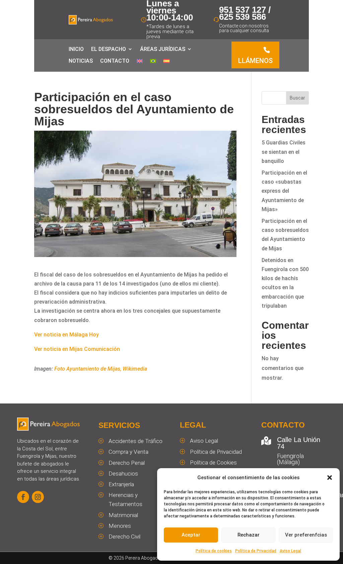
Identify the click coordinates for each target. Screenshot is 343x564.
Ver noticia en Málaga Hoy (66, 334)
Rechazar (248, 535)
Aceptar (191, 535)
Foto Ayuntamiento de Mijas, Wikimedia (100, 369)
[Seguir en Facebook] (23, 497)
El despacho (108, 49)
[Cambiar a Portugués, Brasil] (153, 62)
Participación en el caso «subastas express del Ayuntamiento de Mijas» (284, 191)
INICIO (76, 49)
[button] (329, 477)
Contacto (114, 61)
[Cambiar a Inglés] (140, 62)
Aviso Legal (290, 551)
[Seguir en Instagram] (38, 497)
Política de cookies (214, 551)
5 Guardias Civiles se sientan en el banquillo (283, 151)
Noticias (81, 61)
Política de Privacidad (255, 551)
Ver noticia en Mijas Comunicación (77, 349)
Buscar (297, 98)
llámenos (255, 61)
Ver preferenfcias (306, 535)
